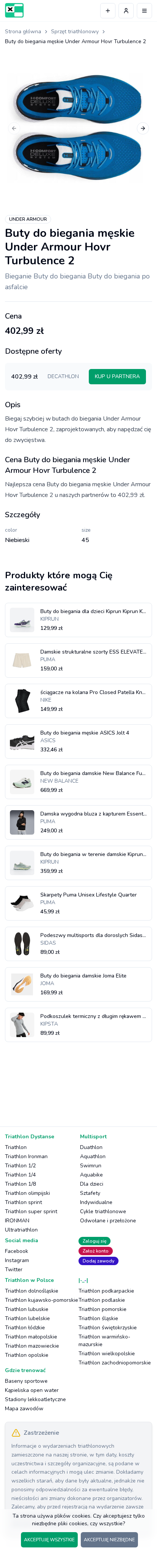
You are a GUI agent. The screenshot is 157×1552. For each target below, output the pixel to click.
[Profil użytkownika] (126, 10)
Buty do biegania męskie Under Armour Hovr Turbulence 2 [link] (75, 41)
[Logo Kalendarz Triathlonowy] (14, 10)
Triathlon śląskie (98, 1318)
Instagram (17, 1260)
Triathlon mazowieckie (32, 1346)
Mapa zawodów (24, 1408)
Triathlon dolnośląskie (31, 1291)
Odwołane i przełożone (108, 1220)
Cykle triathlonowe (103, 1211)
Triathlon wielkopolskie (106, 1353)
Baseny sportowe (26, 1381)
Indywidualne (96, 1202)
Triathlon (16, 1147)
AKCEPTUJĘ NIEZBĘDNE (109, 1540)
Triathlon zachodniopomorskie (114, 1362)
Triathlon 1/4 (20, 1174)
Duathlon (91, 1147)
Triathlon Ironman (26, 1156)
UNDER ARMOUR (28, 219)
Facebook (16, 1251)
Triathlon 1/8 (20, 1184)
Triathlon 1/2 (20, 1165)
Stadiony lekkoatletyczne (35, 1399)
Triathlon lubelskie (27, 1318)
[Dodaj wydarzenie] (107, 10)
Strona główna (23, 31)
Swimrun (90, 1165)
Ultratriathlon (21, 1229)
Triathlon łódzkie (25, 1327)
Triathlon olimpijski (27, 1193)
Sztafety (90, 1193)
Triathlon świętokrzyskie (107, 1327)
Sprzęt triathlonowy (75, 31)
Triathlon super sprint (31, 1211)
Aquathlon (93, 1156)
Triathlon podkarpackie (106, 1291)
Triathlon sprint (23, 1202)
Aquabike (91, 1174)
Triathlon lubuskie (26, 1309)
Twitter (13, 1269)
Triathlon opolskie (26, 1355)
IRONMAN (17, 1220)
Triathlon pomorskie (102, 1309)
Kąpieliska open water (32, 1390)
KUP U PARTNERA (117, 376)
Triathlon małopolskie (31, 1336)
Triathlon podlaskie (101, 1300)
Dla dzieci (91, 1184)
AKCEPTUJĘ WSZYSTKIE (49, 1540)
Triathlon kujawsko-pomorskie (41, 1300)
